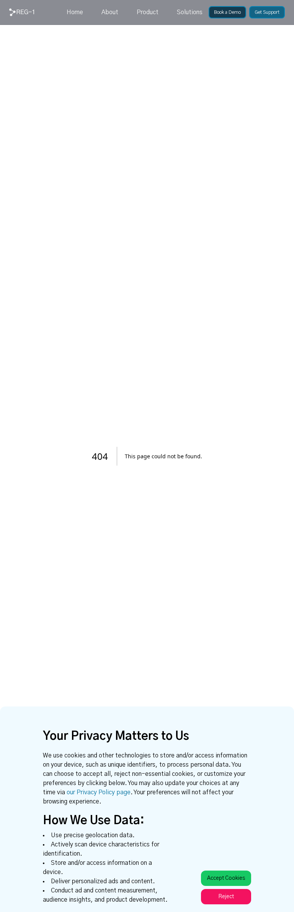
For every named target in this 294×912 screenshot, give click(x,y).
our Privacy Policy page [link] (99, 792)
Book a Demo (227, 12)
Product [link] (147, 12)
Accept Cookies (226, 878)
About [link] (109, 12)
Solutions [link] (190, 12)
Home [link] (75, 12)
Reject (226, 896)
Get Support (267, 12)
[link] (21, 12)
